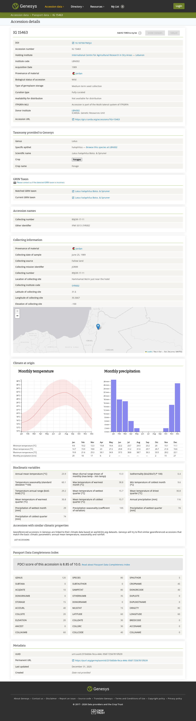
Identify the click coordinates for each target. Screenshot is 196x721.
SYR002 (75, 285)
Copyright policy (156, 698)
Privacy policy (175, 698)
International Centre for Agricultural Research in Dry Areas (102, 55)
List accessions (22, 539)
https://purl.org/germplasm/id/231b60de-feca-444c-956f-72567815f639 (111, 660)
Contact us (37, 698)
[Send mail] (14, 182)
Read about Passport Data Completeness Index (106, 564)
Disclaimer (51, 698)
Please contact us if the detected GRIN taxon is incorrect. (41, 182)
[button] (98, 327)
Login (179, 6)
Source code (84, 698)
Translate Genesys (103, 698)
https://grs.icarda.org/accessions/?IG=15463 (97, 119)
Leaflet (149, 351)
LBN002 (76, 110)
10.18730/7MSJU (83, 42)
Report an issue (68, 698)
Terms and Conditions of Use (130, 698)
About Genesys (21, 698)
